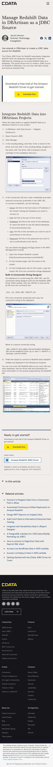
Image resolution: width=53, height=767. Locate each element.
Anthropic (31, 713)
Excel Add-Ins (7, 651)
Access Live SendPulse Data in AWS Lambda (28, 548)
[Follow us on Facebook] (41, 38)
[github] (13, 604)
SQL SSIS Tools (33, 635)
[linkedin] (4, 604)
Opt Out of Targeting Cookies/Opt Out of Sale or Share (26, 764)
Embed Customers (9, 684)
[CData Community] (17, 604)
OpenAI (30, 733)
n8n (29, 729)
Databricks (32, 717)
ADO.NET (5, 635)
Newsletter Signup (8, 729)
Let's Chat (9, 611)
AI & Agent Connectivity (11, 680)
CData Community (9, 713)
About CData (32, 672)
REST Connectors (8, 647)
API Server (6, 643)
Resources (6, 725)
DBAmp (30, 639)
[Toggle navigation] (47, 3)
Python (4, 639)
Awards (30, 684)
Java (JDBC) (6, 631)
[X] (8, 604)
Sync (29, 628)
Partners (31, 692)
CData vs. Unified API (9, 692)
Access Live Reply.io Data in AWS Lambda (26, 553)
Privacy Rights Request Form (12, 759)
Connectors (6, 672)
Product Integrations (9, 676)
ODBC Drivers (7, 628)
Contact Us (32, 699)
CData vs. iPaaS (7, 688)
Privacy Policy (24, 755)
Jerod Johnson (17, 35)
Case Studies (7, 717)
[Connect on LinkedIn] (49, 38)
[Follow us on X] (45, 38)
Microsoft (31, 725)
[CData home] (11, 3)
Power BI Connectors (9, 654)
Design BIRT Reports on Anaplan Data (24, 514)
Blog (3, 721)
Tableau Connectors (9, 658)
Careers (31, 695)
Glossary (5, 733)
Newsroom (32, 680)
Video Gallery (7, 737)
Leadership (32, 688)
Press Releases (33, 676)
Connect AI (32, 631)
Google (30, 721)
